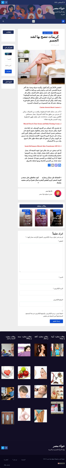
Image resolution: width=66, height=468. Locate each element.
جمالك (55, 32)
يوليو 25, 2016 (57, 221)
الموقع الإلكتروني (58, 299)
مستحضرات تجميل (48, 32)
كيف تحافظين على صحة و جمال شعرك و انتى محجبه (30, 179)
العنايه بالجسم (26, 210)
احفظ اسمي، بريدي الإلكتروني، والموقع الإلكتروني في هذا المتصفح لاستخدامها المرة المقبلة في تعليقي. (44, 315)
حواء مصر (59, 8)
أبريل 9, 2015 (41, 221)
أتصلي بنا (6, 459)
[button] (3, 21)
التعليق (60, 241)
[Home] (63, 21)
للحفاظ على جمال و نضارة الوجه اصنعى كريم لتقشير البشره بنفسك (50, 180)
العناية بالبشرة (41, 210)
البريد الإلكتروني (58, 288)
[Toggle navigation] (33, 21)
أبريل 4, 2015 (26, 221)
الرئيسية (23, 459)
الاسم (61, 277)
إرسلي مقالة (7, 465)
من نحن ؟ (15, 459)
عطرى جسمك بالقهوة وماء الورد (26, 218)
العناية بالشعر (57, 210)
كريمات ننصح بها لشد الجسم (44, 38)
